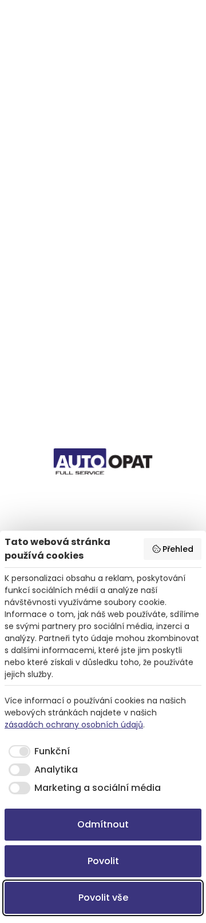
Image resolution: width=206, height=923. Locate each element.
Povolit (103, 861)
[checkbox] (37, 751)
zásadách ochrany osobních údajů (74, 724)
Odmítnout (103, 824)
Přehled (178, 549)
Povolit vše (103, 897)
